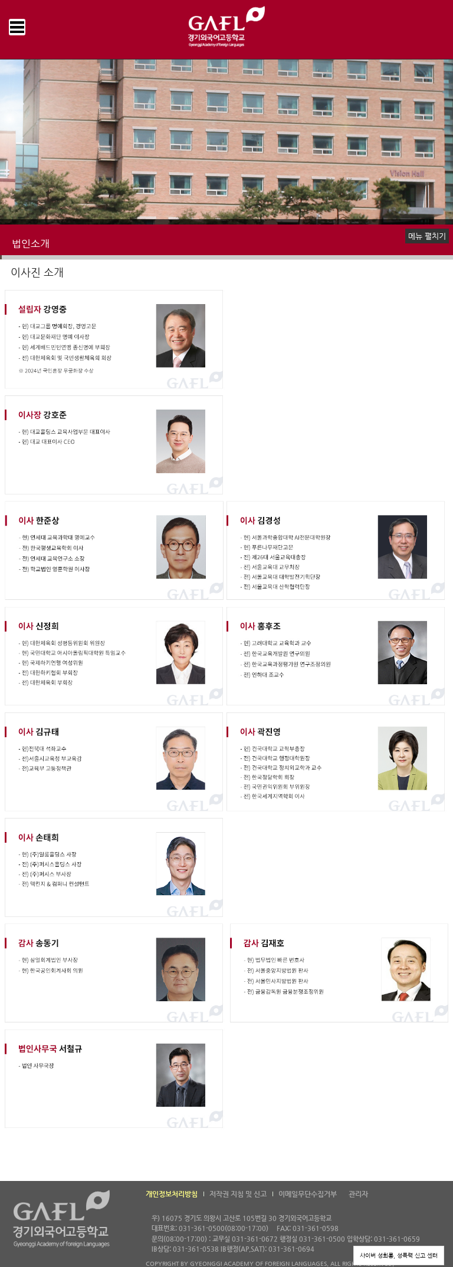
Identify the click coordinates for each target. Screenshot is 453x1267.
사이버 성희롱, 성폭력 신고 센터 (399, 1255)
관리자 (358, 1194)
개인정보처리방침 (172, 1194)
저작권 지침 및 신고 (238, 1194)
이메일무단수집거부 (307, 1194)
